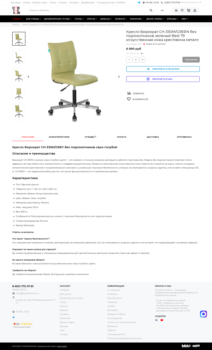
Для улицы (65, 294)
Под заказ (191, 59)
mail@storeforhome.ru (27, 293)
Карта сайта (62, 346)
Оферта (111, 330)
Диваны (64, 310)
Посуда (64, 334)
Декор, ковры (67, 322)
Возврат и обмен (116, 314)
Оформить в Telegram (165, 69)
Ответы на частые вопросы (121, 322)
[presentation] (28, 76)
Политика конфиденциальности (124, 338)
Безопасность (114, 298)
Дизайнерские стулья (71, 298)
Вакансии (112, 326)
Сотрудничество (116, 334)
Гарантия (112, 302)
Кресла (64, 306)
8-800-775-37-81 (172, 2)
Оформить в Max (165, 79)
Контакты (74, 2)
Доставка (16, 2)
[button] (18, 31)
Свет (62, 330)
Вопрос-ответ (40, 2)
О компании (113, 290)
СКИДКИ (64, 290)
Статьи (53, 2)
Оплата (26, 2)
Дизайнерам (88, 2)
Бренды (64, 326)
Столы (63, 302)
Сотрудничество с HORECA (111, 2)
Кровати (64, 314)
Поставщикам (114, 318)
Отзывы (63, 2)
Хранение (65, 318)
